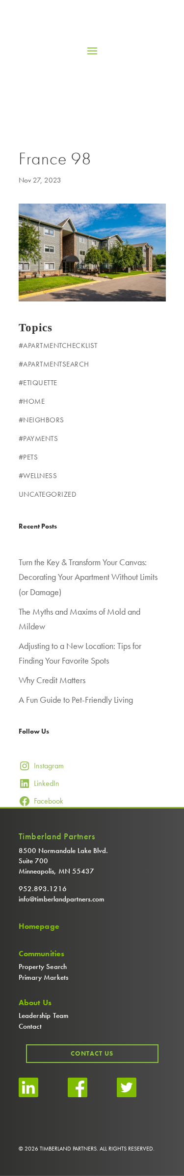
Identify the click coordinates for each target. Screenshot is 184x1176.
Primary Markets (44, 977)
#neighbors (41, 420)
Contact (30, 1026)
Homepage (39, 926)
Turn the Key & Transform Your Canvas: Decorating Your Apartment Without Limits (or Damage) (88, 577)
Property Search (43, 966)
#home (32, 401)
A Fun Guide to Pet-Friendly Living (76, 699)
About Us (35, 1002)
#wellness (38, 476)
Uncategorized (48, 494)
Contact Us (92, 1053)
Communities (42, 953)
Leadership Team (44, 1015)
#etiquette (38, 383)
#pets (28, 457)
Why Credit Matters (52, 680)
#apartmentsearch (54, 364)
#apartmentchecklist (58, 345)
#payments (38, 438)
